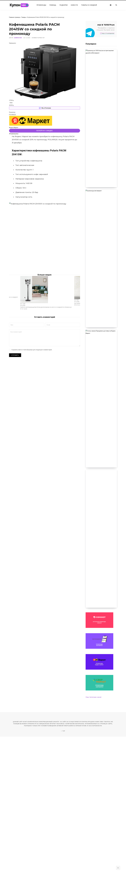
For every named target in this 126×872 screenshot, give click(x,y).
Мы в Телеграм (46, 108)
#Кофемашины (13, 133)
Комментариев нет (38, 37)
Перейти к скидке (44, 131)
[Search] (115, 5)
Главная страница (14, 17)
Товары (23, 17)
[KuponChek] (20, 5)
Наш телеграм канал (93, 697)
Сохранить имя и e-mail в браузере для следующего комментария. (31, 349)
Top (63, 731)
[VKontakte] (4, 142)
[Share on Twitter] (4, 137)
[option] (46, 293)
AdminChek (18, 37)
